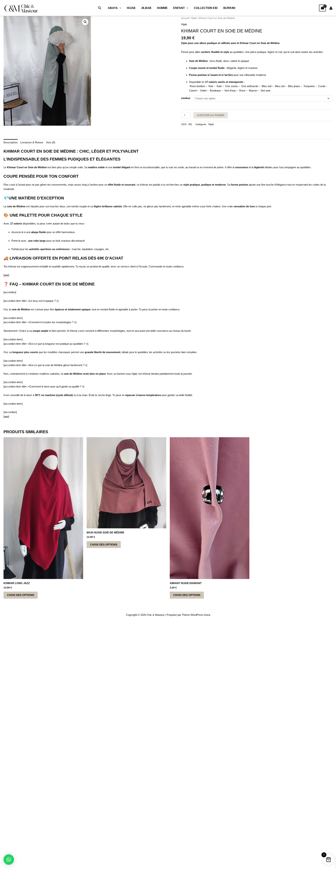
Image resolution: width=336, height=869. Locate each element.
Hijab (131, 7)
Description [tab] (11, 142)
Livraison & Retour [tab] (31, 142)
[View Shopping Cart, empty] (322, 8)
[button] (100, 8)
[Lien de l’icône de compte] (330, 8)
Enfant (179, 7)
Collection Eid (206, 7)
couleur (185, 98)
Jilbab (146, 7)
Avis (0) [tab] (50, 142)
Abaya (113, 7)
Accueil (185, 18)
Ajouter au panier (210, 115)
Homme (162, 7)
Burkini (229, 7)
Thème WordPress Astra (196, 614)
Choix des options (20, 595)
